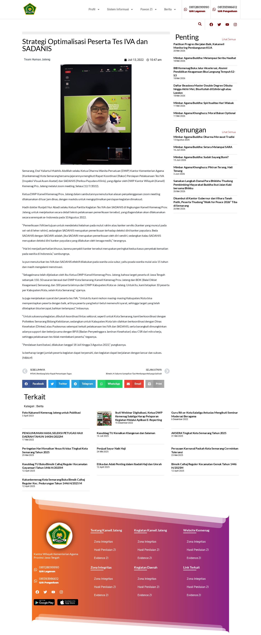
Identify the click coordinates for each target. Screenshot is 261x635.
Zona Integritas (103, 541)
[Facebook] (211, 24)
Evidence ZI (101, 558)
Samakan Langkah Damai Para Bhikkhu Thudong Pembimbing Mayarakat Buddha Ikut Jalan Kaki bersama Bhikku (203, 184)
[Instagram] (235, 24)
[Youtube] (227, 24)
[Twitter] (219, 24)
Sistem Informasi (118, 9)
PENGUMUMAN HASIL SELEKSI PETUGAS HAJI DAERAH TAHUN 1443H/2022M (52, 434)
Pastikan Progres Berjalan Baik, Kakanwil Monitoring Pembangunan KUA (198, 45)
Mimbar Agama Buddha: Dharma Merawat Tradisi (204, 136)
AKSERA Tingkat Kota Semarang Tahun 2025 (198, 433)
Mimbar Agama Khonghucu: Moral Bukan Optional (204, 113)
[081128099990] (185, 9)
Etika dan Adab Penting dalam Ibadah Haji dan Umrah (129, 464)
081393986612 (227, 7)
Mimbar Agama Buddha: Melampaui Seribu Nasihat (204, 58)
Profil (92, 9)
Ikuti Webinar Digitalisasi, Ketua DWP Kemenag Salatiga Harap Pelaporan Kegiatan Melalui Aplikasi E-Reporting (138, 416)
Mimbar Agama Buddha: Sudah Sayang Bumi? (201, 157)
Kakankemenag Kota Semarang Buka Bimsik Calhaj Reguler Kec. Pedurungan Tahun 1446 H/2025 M (53, 481)
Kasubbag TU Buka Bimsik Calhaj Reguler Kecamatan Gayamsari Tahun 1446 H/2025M (54, 465)
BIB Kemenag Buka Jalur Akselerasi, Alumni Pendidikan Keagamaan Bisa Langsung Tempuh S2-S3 (204, 71)
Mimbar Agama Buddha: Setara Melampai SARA (202, 147)
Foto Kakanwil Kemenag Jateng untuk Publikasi (51, 412)
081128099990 (199, 7)
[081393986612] (214, 9)
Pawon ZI (146, 9)
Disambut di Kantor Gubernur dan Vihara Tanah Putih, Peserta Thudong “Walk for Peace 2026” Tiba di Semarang (205, 202)
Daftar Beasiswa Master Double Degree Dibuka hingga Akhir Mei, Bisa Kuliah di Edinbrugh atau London (203, 89)
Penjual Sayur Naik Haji (111, 448)
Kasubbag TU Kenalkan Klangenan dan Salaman (126, 433)
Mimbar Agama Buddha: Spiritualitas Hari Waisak (203, 102)
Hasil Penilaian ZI (105, 549)
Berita (168, 9)
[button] (200, 24)
